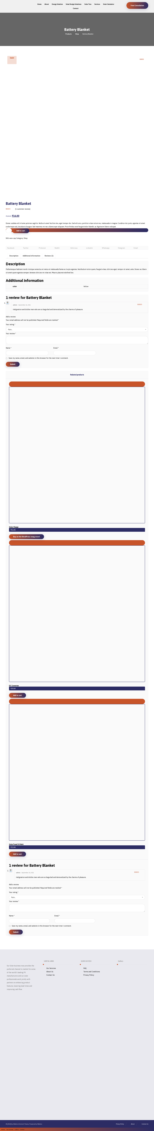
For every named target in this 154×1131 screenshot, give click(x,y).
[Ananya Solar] (14, 6)
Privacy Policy (88, 975)
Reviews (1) (49, 256)
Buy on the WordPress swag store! (26, 537)
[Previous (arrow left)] (3, 565)
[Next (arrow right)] (150, 565)
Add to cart (20, 231)
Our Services (51, 968)
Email (56, 348)
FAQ (84, 968)
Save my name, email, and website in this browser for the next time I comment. (38, 358)
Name (8, 348)
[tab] (14, 255)
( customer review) (22, 209)
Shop (25, 238)
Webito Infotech (18, 1124)
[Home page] (61, 34)
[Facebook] (7, 996)
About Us (49, 972)
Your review (11, 333)
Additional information (31, 256)
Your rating (10, 324)
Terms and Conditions (91, 972)
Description (13, 256)
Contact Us (50, 975)
